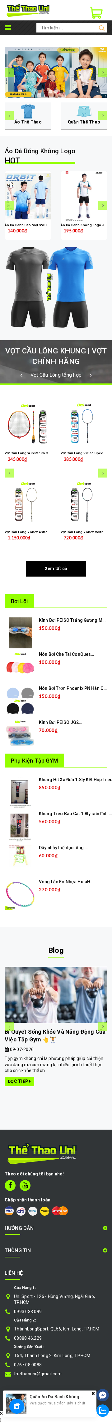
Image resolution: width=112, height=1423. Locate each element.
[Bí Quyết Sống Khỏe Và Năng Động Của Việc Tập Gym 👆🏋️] (56, 995)
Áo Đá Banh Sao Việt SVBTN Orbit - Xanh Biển (42, 225)
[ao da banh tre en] (56, 72)
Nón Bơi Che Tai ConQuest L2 (68, 654)
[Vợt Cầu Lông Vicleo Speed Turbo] (84, 424)
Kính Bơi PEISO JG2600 (62, 722)
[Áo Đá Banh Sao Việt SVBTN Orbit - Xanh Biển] (28, 196)
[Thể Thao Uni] (28, 9)
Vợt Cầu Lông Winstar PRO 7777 (31, 453)
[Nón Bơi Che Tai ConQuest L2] (20, 666)
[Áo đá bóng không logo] (56, 287)
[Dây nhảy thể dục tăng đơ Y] (20, 855)
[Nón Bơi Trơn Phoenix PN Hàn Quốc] (20, 700)
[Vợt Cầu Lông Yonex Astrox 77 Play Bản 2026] (28, 503)
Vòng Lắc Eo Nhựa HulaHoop (69, 881)
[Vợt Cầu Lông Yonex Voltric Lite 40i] (84, 503)
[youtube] (25, 1185)
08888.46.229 (28, 1338)
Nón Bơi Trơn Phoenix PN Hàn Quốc (75, 688)
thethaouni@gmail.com (38, 1373)
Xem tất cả (56, 568)
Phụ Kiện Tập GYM (34, 760)
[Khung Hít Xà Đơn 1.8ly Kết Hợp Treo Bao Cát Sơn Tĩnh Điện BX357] (20, 791)
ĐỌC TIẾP (18, 1081)
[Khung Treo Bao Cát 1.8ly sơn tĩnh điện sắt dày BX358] (20, 826)
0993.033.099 (28, 1311)
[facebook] (10, 1185)
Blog (56, 950)
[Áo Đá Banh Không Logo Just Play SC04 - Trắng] (84, 196)
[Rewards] (16, 1406)
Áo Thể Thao (28, 121)
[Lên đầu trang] (102, 1376)
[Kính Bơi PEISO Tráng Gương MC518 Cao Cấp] (20, 632)
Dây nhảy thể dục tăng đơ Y (66, 847)
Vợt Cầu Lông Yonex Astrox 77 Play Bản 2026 (41, 532)
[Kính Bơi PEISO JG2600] (20, 734)
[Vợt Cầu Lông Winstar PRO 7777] (28, 424)
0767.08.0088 (28, 1364)
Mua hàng (60, 637)
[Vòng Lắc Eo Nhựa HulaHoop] (20, 894)
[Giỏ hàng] (96, 13)
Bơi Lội (19, 601)
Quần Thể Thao (84, 121)
